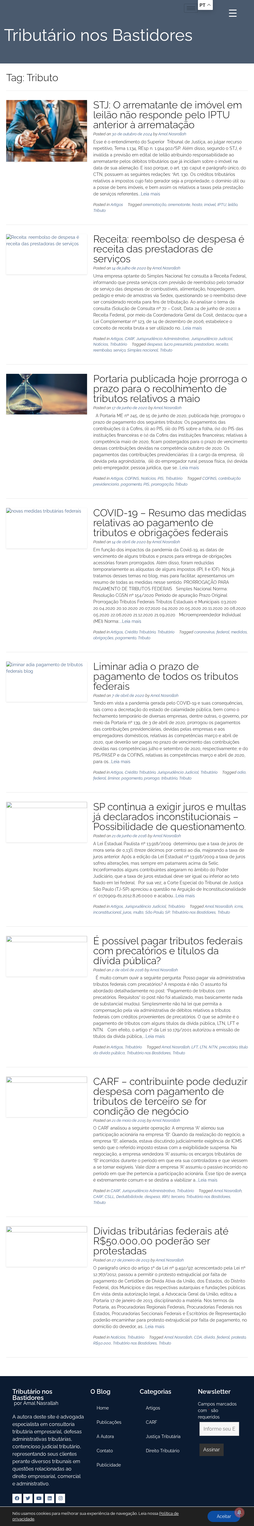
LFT (194, 1047)
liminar (114, 778)
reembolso (102, 350)
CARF (129, 338)
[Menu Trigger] (232, 13)
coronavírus (204, 632)
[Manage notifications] (239, 1512)
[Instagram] (60, 1498)
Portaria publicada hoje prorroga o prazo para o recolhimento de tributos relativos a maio (170, 388)
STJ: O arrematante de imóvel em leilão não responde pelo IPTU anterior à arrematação (167, 114)
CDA (198, 1337)
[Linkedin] (49, 1498)
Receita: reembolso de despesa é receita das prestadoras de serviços (168, 249)
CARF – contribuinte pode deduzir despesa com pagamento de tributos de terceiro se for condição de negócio (170, 1096)
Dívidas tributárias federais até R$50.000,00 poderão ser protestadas (161, 1241)
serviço (119, 350)
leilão (232, 204)
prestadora (204, 344)
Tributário (118, 344)
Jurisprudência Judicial (211, 338)
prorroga (152, 778)
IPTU (221, 204)
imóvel (210, 204)
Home (103, 1408)
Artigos (117, 204)
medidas (239, 632)
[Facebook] (17, 1498)
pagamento (131, 484)
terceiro (177, 1196)
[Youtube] (38, 1498)
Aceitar (224, 1516)
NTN (213, 1047)
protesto (238, 1337)
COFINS (132, 478)
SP (167, 912)
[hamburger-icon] (191, 8)
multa (138, 912)
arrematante (179, 204)
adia (241, 772)
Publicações (109, 1422)
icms (238, 906)
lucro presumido (178, 344)
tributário (169, 778)
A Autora (105, 1436)
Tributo (99, 210)
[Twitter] (28, 1498)
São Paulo (154, 912)
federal (223, 632)
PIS (161, 478)
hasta (197, 204)
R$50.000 (102, 1343)
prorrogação (162, 484)
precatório (228, 1047)
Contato (105, 1450)
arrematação (154, 204)
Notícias (100, 344)
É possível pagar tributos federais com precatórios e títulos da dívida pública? (168, 950)
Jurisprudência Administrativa (162, 338)
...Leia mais (149, 193)
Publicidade (109, 1465)
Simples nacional (142, 350)
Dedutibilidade (129, 1196)
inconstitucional (107, 912)
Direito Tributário (162, 1450)
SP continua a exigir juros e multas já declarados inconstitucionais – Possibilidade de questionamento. (169, 816)
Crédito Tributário (140, 632)
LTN (203, 1047)
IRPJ (165, 1196)
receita (222, 344)
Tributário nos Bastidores (194, 912)
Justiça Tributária (163, 1436)
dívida (209, 1337)
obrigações (103, 638)
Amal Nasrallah (172, 134)
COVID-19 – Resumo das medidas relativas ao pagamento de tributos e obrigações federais (169, 522)
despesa (154, 344)
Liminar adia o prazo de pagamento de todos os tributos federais (165, 676)
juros (127, 912)
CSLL (109, 1196)
